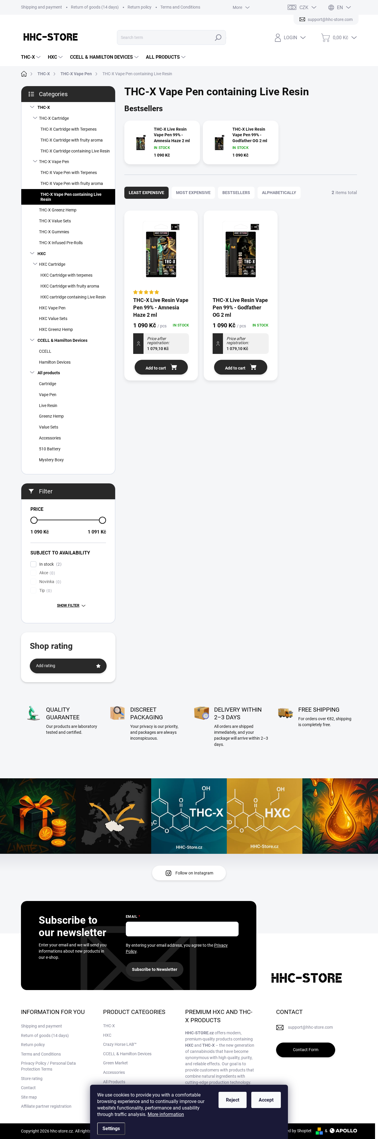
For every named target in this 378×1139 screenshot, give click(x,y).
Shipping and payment (41, 7)
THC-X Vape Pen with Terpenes (68, 172)
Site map (29, 1097)
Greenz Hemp (51, 416)
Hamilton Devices (55, 362)
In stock (49, 564)
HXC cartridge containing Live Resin (73, 297)
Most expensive (193, 192)
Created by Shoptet (294, 1130)
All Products (114, 1081)
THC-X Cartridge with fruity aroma (71, 140)
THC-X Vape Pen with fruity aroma (71, 183)
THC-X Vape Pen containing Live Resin (71, 197)
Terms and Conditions (180, 7)
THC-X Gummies (54, 231)
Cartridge (47, 383)
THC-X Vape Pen (54, 161)
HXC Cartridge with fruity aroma (69, 286)
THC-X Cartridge (54, 118)
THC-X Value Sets (55, 221)
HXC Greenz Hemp (56, 329)
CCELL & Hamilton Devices (62, 340)
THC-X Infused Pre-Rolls (61, 242)
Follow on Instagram (194, 873)
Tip (44, 590)
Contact (28, 1087)
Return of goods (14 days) (95, 7)
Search (220, 37)
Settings (111, 1128)
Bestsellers (236, 192)
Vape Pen (47, 394)
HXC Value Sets (53, 318)
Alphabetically (279, 192)
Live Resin (48, 405)
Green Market (115, 1063)
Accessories (50, 438)
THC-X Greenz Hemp (57, 210)
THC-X (44, 107)
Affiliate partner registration (46, 1106)
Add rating (45, 665)
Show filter (68, 605)
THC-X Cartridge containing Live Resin (75, 151)
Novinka (49, 581)
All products (49, 372)
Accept (266, 1100)
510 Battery (50, 449)
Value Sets (48, 427)
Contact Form (305, 1049)
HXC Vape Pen (52, 308)
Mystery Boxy (51, 459)
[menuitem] (31, 57)
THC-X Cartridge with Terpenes (68, 129)
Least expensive (146, 192)
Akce (46, 572)
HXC (42, 253)
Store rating (32, 1078)
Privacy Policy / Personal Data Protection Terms (48, 1066)
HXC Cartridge (52, 264)
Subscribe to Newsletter (154, 969)
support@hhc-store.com (310, 1027)
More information (166, 1114)
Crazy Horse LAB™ (120, 1044)
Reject (232, 1100)
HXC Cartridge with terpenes (66, 275)
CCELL (45, 351)
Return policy (139, 7)
